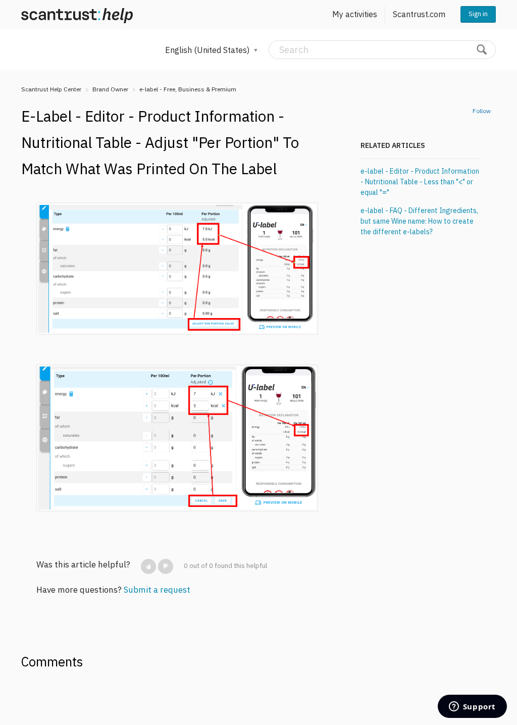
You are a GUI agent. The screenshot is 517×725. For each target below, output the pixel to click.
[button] (148, 566)
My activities (354, 14)
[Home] (77, 14)
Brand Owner (110, 89)
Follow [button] (482, 111)
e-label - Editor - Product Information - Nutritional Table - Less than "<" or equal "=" (419, 182)
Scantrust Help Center (51, 89)
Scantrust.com (419, 14)
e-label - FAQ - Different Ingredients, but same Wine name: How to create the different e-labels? (419, 221)
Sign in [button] (478, 14)
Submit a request (157, 589)
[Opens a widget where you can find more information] (472, 707)
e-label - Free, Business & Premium (187, 89)
